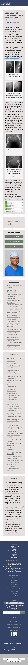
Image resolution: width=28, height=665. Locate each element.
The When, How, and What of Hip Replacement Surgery (14, 414)
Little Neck (14, 595)
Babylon (14, 593)
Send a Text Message (14, 624)
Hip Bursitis (11, 361)
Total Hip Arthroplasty (12, 58)
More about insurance (14, 563)
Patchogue (14, 587)
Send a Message (14, 247)
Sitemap (6, 643)
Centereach (14, 580)
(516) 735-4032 (14, 237)
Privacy (12, 643)
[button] (26, 4)
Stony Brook (14, 591)
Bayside (14, 578)
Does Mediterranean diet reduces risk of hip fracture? (15, 421)
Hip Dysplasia (11, 363)
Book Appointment (14, 242)
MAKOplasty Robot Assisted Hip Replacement (13, 372)
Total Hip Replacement (14, 358)
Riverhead (14, 584)
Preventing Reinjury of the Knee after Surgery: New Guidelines (14, 310)
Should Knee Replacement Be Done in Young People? (14, 304)
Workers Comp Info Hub (14, 560)
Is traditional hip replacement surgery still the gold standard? (15, 427)
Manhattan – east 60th (14, 589)
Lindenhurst (14, 582)
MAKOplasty (11, 402)
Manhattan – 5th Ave (14, 576)
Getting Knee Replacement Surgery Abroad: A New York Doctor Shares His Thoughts (14, 323)
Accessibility (19, 643)
